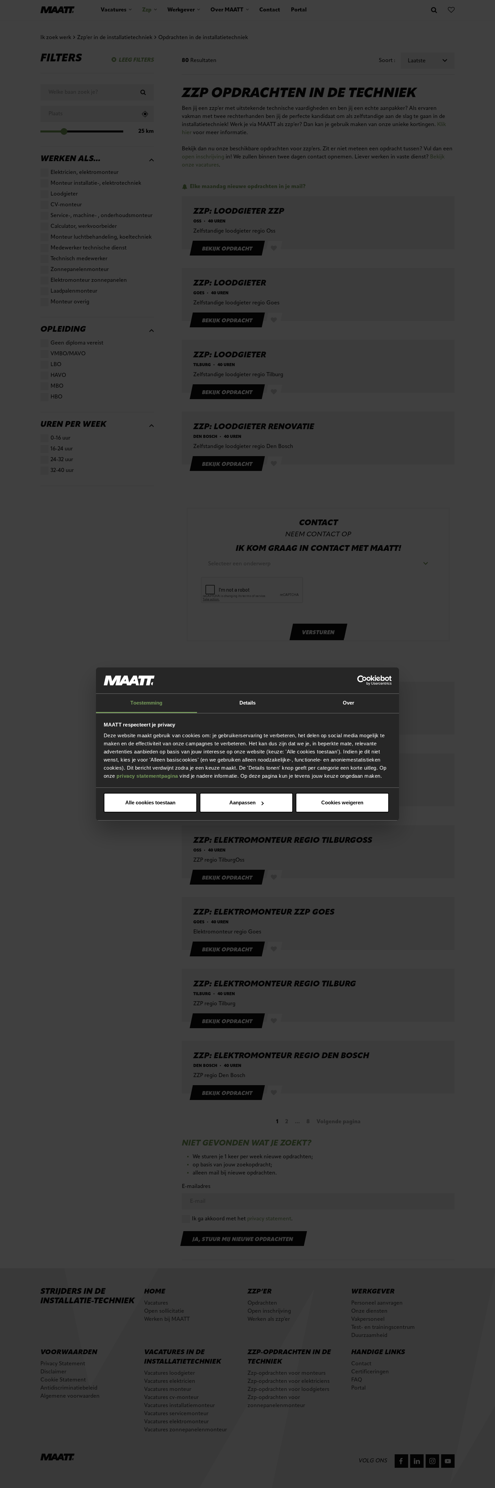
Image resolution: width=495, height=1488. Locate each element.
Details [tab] (247, 703)
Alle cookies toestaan (150, 802)
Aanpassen (242, 802)
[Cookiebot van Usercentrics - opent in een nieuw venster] (362, 681)
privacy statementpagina (147, 776)
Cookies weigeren (342, 802)
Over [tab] (348, 703)
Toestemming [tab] (146, 703)
